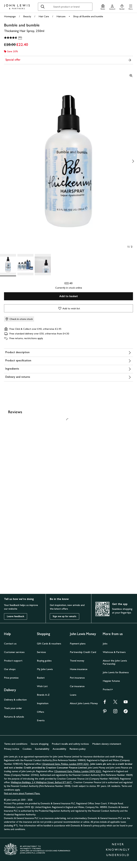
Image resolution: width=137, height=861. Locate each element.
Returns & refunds (14, 716)
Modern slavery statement (106, 743)
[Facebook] (105, 703)
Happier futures (111, 680)
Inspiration (42, 703)
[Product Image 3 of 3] (43, 264)
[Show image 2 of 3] (133, 161)
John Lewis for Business (116, 672)
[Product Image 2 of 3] (25, 264)
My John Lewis (45, 669)
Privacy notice (11, 748)
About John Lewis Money (84, 703)
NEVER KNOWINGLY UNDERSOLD (118, 849)
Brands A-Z (43, 694)
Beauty (27, 16)
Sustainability (42, 748)
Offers (40, 711)
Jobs (105, 643)
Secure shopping (39, 743)
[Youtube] (126, 703)
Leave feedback (15, 616)
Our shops (10, 669)
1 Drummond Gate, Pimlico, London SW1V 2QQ (65, 764)
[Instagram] (115, 712)
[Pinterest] (105, 712)
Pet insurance (77, 677)
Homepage (10, 16)
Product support (13, 660)
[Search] (43, 7)
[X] (115, 703)
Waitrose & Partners (114, 652)
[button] (130, 7)
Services (41, 652)
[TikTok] (126, 712)
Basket (41, 677)
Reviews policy (78, 748)
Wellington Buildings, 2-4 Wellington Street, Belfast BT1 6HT (41, 782)
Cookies (27, 748)
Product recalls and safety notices (70, 743)
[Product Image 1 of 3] (8, 264)
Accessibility (59, 748)
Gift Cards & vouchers (49, 643)
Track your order (13, 708)
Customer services (14, 652)
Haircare (60, 16)
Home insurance (78, 669)
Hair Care (44, 16)
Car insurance (77, 686)
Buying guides (44, 660)
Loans (73, 694)
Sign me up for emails (64, 616)
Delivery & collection (15, 699)
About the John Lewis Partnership (115, 662)
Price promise (11, 677)
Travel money (77, 660)
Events (41, 720)
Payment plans (78, 643)
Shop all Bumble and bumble (88, 16)
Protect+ (108, 689)
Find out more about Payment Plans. (22, 793)
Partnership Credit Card (83, 652)
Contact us (10, 643)
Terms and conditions (15, 743)
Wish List (42, 686)
